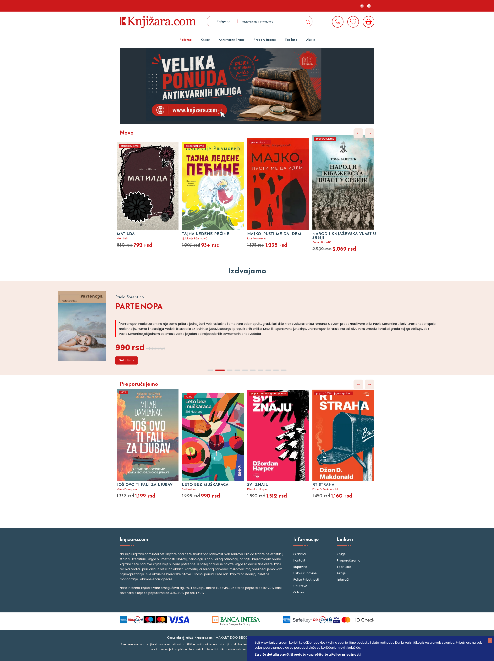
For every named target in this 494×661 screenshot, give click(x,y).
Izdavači (343, 579)
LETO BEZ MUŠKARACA (205, 485)
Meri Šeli (122, 238)
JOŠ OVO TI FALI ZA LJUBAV (145, 485)
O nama (299, 554)
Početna (185, 39)
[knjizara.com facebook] (362, 6)
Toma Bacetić (322, 242)
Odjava (298, 592)
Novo (127, 133)
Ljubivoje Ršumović (194, 238)
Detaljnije (126, 360)
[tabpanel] (247, 86)
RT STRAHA (323, 485)
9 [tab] (276, 370)
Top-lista (291, 39)
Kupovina (300, 567)
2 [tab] (251, 119)
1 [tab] (241, 119)
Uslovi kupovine (305, 573)
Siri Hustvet (189, 489)
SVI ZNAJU (257, 485)
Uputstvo (300, 586)
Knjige (205, 39)
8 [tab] (268, 370)
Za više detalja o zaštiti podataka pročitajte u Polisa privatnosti (308, 654)
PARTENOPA (139, 307)
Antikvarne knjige (231, 39)
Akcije (310, 39)
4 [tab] (237, 370)
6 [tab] (253, 370)
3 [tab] (230, 370)
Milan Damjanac (128, 489)
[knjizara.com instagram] (368, 6)
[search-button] (308, 21)
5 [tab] (245, 370)
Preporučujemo (264, 39)
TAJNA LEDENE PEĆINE (205, 234)
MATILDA (126, 234)
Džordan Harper (257, 489)
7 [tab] (260, 370)
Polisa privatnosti (306, 579)
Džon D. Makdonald (325, 489)
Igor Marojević (256, 238)
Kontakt (299, 560)
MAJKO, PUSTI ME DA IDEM (274, 234)
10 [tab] (284, 370)
